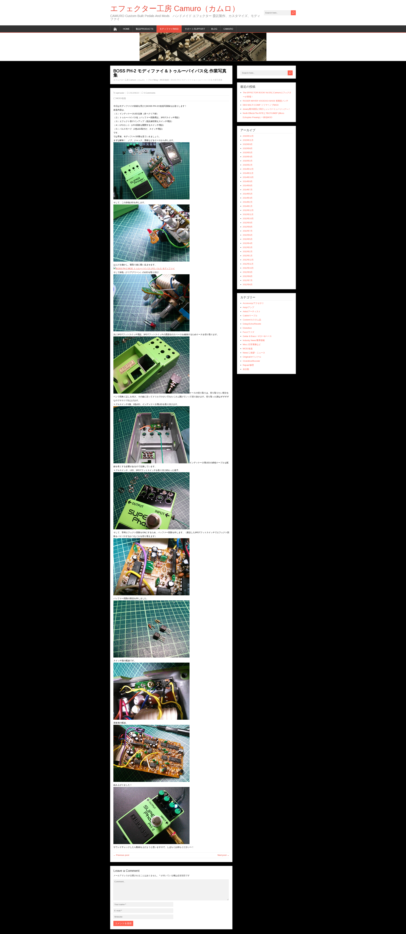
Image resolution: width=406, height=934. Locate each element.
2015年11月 (248, 140)
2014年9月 (247, 181)
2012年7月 (247, 280)
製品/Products (144, 29)
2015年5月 (247, 152)
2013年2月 (247, 251)
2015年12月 (248, 136)
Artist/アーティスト (251, 311)
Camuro (228, 29)
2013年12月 (248, 210)
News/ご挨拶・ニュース (254, 353)
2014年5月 (247, 194)
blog (214, 29)
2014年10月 (248, 177)
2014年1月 (247, 206)
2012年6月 (247, 284)
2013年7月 (247, 231)
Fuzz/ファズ (248, 332)
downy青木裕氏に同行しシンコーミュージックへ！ (266, 109)
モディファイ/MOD (169, 29)
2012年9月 (247, 272)
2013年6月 (247, 235)
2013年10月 (248, 218)
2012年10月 (248, 268)
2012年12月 (248, 260)
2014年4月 (247, 198)
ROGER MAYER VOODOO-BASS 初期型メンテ (265, 101)
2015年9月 (247, 144)
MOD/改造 (121, 98)
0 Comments (149, 93)
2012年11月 (248, 264)
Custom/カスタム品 (252, 320)
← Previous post (121, 855)
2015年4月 (247, 156)
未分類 (246, 369)
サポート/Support (195, 29)
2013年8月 (247, 227)
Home (126, 29)
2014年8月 (247, 185)
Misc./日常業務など (252, 344)
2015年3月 (247, 161)
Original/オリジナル (252, 357)
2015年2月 (247, 165)
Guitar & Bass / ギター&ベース (257, 336)
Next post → (223, 855)
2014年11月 (248, 173)
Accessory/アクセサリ (253, 303)
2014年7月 (247, 189)
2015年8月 (247, 148)
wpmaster (120, 93)
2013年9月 (247, 222)
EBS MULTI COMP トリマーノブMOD (261, 105)
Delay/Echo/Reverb (252, 324)
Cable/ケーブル (250, 315)
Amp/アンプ (248, 307)
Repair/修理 (248, 365)
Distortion (247, 328)
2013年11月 (248, 214)
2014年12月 (248, 169)
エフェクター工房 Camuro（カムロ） (174, 8)
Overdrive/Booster (251, 361)
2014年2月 (247, 202)
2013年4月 (247, 243)
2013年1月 (247, 255)
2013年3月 (247, 247)
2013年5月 (247, 239)
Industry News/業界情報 (254, 340)
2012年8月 (247, 276)
